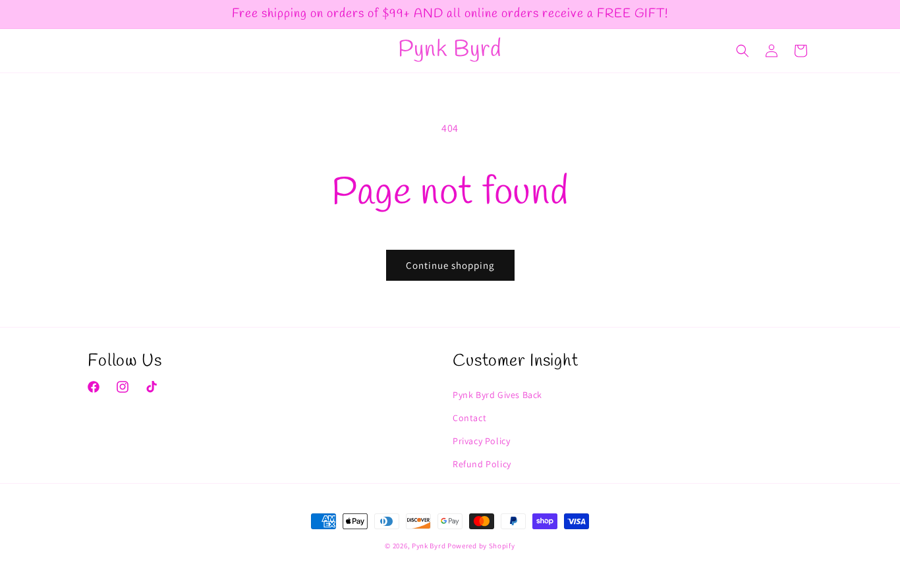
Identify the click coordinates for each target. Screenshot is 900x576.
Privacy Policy (481, 441)
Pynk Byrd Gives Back (497, 395)
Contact (469, 418)
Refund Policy (482, 464)
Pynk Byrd (428, 545)
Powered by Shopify (481, 545)
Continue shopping (450, 265)
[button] (742, 50)
